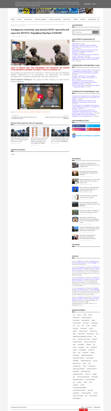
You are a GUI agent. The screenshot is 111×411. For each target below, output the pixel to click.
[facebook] (79, 125)
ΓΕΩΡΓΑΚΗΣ (75, 328)
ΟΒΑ (89, 363)
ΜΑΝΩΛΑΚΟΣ (76, 355)
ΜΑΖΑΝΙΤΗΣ (85, 352)
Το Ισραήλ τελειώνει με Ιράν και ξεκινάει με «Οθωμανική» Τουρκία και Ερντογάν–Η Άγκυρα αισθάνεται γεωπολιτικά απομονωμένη (84, 111)
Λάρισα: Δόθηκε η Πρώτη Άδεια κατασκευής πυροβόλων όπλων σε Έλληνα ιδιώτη (83, 115)
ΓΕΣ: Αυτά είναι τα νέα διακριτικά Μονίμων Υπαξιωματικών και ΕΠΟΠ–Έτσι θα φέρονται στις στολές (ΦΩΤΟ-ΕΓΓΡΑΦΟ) (39, 140)
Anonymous (81, 267)
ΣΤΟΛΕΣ (82, 385)
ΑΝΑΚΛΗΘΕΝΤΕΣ (85, 320)
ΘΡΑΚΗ (74, 347)
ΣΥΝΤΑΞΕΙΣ (90, 390)
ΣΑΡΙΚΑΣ (79, 382)
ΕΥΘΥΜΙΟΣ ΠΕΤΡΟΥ (77, 342)
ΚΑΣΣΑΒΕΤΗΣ (94, 347)
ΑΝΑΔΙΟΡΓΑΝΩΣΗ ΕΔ (87, 317)
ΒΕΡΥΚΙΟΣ (94, 325)
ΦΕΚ (86, 395)
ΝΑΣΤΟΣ (95, 360)
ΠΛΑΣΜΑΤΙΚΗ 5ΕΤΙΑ (85, 371)
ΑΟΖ (74, 325)
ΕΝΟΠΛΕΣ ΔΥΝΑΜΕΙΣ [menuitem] (40, 19)
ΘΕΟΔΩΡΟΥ (27, 112)
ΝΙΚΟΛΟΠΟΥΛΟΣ (77, 363)
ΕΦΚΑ (74, 344)
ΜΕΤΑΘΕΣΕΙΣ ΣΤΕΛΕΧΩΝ (78, 358)
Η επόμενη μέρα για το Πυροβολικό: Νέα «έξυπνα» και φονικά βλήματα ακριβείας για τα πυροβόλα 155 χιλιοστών (85, 107)
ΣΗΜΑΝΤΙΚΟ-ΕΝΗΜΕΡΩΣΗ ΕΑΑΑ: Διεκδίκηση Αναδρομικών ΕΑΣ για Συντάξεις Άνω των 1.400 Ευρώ (85, 46)
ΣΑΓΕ (74, 382)
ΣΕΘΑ (90, 382)
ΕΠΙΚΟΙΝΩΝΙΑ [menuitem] (92, 19)
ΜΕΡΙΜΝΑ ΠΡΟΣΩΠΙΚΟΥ (35, 112)
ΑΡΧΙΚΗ (82, 407)
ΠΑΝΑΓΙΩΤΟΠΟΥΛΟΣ (92, 369)
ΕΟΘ (95, 336)
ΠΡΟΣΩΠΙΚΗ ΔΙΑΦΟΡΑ (78, 379)
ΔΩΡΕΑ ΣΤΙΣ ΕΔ (93, 331)
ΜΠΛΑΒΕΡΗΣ (76, 360)
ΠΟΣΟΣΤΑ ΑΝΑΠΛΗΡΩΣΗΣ (83, 377)
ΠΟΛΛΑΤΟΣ (87, 374)
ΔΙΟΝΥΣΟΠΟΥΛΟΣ (83, 331)
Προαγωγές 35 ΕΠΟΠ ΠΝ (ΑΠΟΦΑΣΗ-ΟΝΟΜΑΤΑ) (85, 73)
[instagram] (79, 129)
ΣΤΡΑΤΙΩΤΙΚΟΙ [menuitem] (28, 19)
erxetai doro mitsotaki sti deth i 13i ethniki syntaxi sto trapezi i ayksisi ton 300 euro (86, 268)
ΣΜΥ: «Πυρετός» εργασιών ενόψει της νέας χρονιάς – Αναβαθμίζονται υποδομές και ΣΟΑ (86, 70)
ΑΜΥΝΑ (90, 315)
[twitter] (93, 125)
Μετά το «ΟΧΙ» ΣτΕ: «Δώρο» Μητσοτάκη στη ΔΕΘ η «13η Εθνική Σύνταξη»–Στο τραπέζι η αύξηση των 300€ (89, 189)
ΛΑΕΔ (79, 352)
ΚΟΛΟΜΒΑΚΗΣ (82, 350)
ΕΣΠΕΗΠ (19, 112)
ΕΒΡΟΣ (74, 333)
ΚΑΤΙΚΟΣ (75, 350)
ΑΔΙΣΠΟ (79, 315)
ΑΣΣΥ (83, 325)
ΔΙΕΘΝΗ (75, 331)
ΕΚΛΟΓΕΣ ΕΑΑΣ (90, 333)
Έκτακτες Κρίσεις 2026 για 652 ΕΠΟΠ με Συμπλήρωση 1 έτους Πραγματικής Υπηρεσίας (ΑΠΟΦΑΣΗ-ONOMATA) (84, 82)
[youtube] (93, 129)
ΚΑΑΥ (87, 347)
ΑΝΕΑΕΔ (93, 320)
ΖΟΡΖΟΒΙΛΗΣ (81, 344)
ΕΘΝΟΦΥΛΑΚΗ (81, 333)
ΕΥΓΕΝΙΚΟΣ (94, 339)
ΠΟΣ (74, 377)
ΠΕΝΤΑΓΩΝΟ (76, 371)
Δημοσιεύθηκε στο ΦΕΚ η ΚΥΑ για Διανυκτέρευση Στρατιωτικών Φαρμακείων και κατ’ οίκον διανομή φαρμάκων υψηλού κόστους (89, 220)
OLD (74, 315)
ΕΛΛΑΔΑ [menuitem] (19, 19)
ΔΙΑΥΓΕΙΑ (91, 328)
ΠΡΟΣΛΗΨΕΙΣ (95, 377)
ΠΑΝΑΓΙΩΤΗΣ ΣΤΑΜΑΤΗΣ (79, 369)
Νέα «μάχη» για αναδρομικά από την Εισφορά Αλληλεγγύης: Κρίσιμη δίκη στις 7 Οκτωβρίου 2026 (89, 164)
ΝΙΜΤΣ (84, 363)
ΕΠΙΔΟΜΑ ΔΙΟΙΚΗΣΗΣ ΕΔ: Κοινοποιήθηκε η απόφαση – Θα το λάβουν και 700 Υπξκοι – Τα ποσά (84, 77)
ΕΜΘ (97, 333)
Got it (94, 4)
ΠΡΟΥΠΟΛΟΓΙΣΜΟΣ (90, 379)
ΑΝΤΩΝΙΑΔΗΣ (94, 323)
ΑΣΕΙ (78, 325)
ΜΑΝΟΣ (92, 352)
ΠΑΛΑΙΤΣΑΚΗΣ (92, 366)
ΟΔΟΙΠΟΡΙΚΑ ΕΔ (22, 24)
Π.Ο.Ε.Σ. (84, 366)
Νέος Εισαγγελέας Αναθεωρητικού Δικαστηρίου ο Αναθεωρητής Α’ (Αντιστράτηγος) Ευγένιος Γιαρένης (87, 236)
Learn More (87, 4)
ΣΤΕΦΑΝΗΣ (75, 385)
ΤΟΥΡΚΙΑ (95, 393)
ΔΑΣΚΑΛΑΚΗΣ (83, 328)
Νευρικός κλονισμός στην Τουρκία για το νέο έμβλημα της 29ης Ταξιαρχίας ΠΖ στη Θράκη (84, 101)
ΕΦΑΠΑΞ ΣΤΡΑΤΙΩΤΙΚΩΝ (90, 342)
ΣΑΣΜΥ (85, 382)
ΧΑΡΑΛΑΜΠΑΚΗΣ (77, 398)
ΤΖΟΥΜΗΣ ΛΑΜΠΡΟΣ (86, 393)
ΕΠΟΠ (15, 112)
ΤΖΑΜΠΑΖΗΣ (76, 393)
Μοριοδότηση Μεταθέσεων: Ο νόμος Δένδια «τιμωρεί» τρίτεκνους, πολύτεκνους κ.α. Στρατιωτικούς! (89, 181)
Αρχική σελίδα (14, 24)
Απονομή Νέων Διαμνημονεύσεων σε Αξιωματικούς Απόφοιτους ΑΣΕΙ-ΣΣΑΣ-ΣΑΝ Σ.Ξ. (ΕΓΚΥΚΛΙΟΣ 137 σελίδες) (86, 97)
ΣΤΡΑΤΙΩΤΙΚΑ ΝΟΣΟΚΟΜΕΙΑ (79, 387)
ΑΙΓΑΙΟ (84, 315)
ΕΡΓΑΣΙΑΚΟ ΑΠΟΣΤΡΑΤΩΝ (84, 339)
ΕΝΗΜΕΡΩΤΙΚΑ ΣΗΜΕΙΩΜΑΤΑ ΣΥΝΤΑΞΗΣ (82, 336)
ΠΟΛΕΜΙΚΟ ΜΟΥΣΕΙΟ (78, 374)
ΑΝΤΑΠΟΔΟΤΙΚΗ (77, 323)
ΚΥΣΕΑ (74, 352)
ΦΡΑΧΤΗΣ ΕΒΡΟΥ (93, 395)
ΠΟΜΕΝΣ (94, 374)
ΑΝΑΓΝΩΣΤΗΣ (76, 317)
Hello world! (75, 43)
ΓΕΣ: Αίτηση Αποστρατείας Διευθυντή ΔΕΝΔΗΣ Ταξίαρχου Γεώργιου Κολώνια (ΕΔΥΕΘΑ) (88, 173)
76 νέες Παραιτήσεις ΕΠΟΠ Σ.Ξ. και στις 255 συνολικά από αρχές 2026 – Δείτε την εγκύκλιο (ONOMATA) (60, 139)
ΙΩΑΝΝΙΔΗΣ (81, 347)
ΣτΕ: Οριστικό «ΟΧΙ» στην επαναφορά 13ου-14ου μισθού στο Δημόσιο (88, 196)
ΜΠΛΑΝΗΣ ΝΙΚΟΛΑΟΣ (86, 360)
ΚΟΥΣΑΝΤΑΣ (91, 350)
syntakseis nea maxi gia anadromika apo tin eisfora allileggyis (85, 262)
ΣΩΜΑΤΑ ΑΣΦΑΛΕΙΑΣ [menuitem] (55, 19)
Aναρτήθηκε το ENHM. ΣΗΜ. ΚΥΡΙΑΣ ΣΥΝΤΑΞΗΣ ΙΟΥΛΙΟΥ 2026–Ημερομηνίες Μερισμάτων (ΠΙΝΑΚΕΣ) (85, 51)
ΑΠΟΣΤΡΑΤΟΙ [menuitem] (67, 19)
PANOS (80, 261)
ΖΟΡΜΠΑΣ (88, 344)
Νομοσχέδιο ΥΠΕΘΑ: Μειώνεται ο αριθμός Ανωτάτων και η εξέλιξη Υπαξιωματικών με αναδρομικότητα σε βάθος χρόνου (89, 228)
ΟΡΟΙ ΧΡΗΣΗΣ (89, 407)
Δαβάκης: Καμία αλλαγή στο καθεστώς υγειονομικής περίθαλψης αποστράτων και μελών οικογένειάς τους (86, 59)
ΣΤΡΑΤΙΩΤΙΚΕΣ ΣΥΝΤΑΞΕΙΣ (79, 390)
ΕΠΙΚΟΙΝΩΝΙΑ (97, 407)
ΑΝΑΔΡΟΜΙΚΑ (76, 320)
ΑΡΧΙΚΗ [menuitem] (13, 19)
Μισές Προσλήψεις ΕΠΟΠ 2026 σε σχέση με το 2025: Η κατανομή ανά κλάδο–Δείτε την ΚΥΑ (19, 139)
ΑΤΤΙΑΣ (88, 325)
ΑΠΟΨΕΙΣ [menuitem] (82, 19)
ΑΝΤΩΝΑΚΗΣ (86, 323)
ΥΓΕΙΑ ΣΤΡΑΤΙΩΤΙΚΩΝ (78, 395)
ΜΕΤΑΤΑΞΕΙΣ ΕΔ (90, 358)
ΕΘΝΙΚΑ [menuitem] (75, 19)
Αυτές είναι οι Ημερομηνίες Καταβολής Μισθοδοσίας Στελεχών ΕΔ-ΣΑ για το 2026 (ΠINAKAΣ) (89, 204)
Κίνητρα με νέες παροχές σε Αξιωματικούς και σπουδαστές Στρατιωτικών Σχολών (89, 211)
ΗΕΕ (22, 112)
